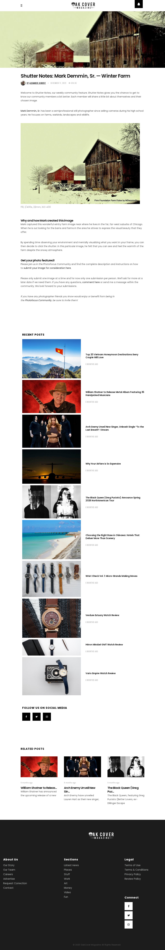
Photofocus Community (38, 300)
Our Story (9, 865)
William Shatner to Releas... (39, 788)
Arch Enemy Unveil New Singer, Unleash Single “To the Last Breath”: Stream (115, 428)
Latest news (71, 865)
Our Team (9, 869)
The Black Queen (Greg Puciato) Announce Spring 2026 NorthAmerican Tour (113, 499)
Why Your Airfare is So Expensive (103, 463)
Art (66, 883)
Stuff (67, 874)
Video (67, 892)
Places (68, 869)
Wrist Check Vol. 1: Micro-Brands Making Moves (111, 576)
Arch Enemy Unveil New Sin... (79, 789)
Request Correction (15, 883)
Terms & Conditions (136, 869)
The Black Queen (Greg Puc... (123, 789)
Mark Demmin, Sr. (30, 110)
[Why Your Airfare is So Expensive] (51, 466)
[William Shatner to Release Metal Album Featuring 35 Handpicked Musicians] (51, 396)
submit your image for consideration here (47, 268)
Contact (8, 887)
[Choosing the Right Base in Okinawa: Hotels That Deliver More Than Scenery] (51, 539)
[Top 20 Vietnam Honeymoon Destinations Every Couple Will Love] (51, 358)
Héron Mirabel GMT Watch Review (104, 644)
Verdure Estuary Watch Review (102, 615)
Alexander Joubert (36, 83)
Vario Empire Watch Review (101, 673)
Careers (8, 874)
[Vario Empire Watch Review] (51, 676)
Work (67, 878)
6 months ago (92, 364)
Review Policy (133, 878)
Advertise (9, 878)
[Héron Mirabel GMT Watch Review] (51, 647)
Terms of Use (133, 865)
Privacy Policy (133, 874)
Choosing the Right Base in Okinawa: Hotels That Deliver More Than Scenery (112, 537)
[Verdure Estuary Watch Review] (51, 618)
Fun (66, 897)
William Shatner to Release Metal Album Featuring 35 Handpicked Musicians (115, 393)
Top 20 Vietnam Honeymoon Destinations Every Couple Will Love (112, 356)
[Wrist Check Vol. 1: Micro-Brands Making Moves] (51, 579)
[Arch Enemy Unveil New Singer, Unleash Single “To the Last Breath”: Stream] (51, 431)
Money (68, 887)
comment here (91, 282)
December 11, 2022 (58, 83)
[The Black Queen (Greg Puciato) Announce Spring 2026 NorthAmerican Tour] (51, 501)
